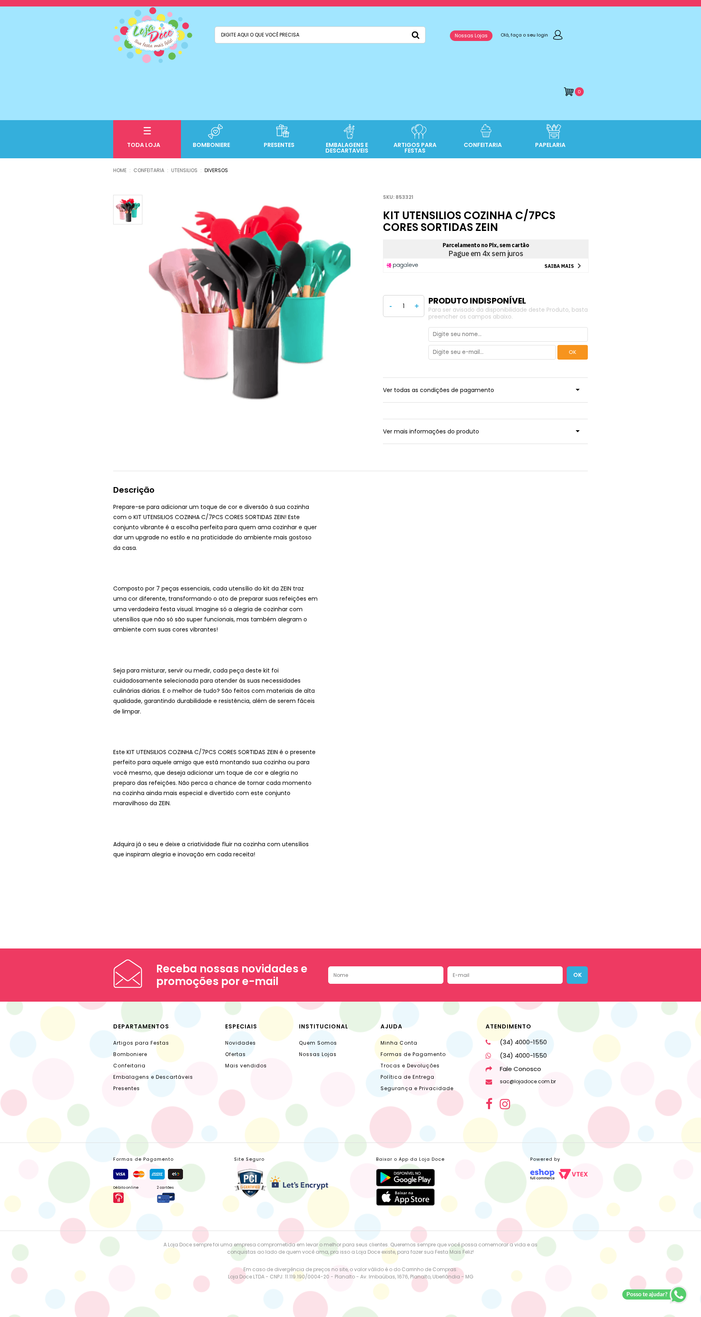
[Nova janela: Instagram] (505, 1104)
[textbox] (320, 34)
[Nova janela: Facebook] (489, 1104)
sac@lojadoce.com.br (528, 1081)
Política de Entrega (407, 1076)
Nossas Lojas (471, 35)
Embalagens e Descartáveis (153, 1076)
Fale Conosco (520, 1069)
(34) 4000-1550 (523, 1042)
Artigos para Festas (141, 1042)
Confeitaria (129, 1065)
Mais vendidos (246, 1065)
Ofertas (235, 1054)
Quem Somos (318, 1042)
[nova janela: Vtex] (573, 1174)
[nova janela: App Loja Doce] (410, 1177)
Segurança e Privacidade (417, 1088)
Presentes (126, 1088)
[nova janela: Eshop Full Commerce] (542, 1174)
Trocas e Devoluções (410, 1065)
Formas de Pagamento (413, 1054)
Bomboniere (130, 1054)
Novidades (240, 1042)
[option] (249, 297)
